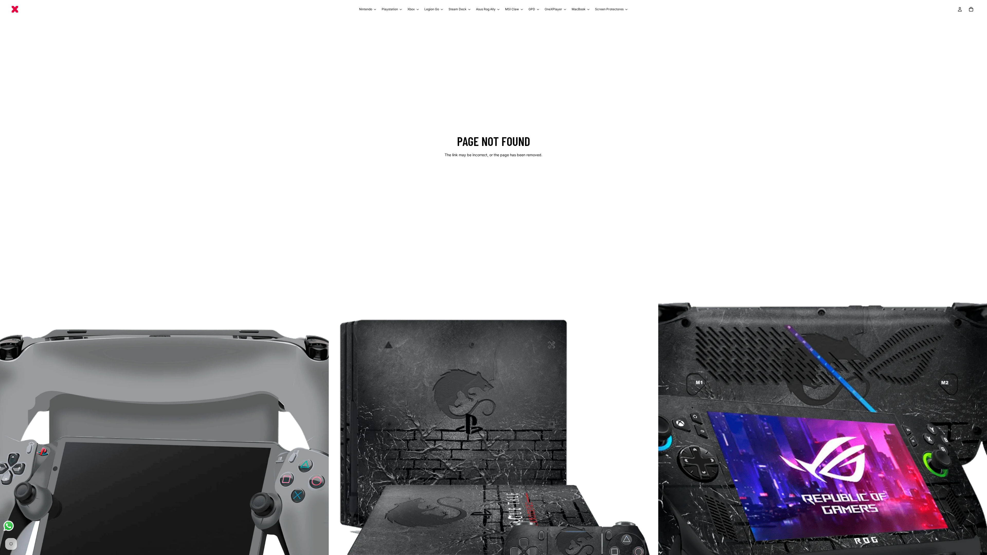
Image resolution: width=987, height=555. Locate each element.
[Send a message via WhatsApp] (9, 526)
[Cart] (971, 9)
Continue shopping (493, 173)
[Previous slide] (7, 460)
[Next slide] (321, 460)
